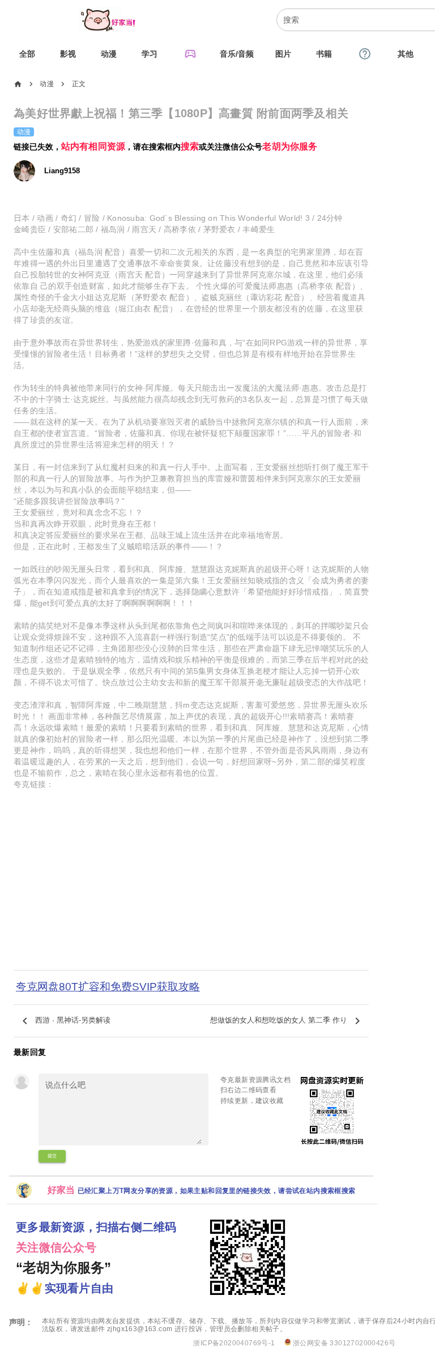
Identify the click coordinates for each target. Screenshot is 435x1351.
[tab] (27, 54)
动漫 (47, 84)
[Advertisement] (191, 893)
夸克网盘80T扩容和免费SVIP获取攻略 (108, 987)
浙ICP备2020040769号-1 (234, 1343)
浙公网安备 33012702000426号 (343, 1343)
